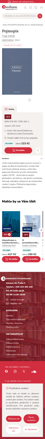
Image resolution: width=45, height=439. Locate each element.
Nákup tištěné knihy (15, 339)
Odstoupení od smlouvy (16, 354)
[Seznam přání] (31, 7)
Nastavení (32, 429)
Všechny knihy (12, 327)
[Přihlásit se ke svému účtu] (25, 7)
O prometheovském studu (30, 241)
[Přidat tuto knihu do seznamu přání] (37, 150)
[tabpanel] (22, 134)
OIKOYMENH (8, 40)
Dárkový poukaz (13, 346)
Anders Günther (29, 245)
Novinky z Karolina (14, 323)
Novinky (9, 315)
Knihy (5, 25)
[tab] (9, 109)
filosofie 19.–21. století (27, 25)
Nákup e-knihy (12, 343)
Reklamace (11, 350)
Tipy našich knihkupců (16, 319)
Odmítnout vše (13, 429)
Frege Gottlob (8, 36)
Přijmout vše (14, 418)
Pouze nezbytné (31, 419)
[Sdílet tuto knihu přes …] (29, 100)
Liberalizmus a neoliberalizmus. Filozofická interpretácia (10, 241)
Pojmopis (40, 25)
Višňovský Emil (9, 245)
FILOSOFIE (12, 25)
